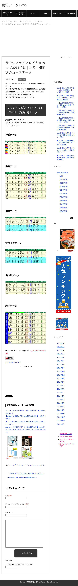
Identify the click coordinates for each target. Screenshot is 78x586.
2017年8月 (60, 343)
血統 (61, 176)
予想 (16, 465)
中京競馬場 (63, 193)
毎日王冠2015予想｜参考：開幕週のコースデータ (27, 473)
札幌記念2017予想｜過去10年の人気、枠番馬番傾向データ (65, 157)
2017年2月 (60, 364)
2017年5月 (60, 354)
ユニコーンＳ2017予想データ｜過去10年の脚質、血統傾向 (25, 427)
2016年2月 (60, 406)
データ (12, 465)
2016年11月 (61, 375)
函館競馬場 (63, 211)
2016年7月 (60, 389)
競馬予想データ (62, 172)
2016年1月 (60, 410)
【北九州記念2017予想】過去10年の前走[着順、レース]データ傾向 (65, 120)
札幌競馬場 (63, 207)
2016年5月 (60, 396)
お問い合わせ (70, 13)
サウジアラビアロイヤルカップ (29, 465)
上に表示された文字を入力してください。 (19, 564)
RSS (45, 13)
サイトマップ (57, 13)
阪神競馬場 (63, 190)
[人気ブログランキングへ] (9, 358)
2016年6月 (60, 392)
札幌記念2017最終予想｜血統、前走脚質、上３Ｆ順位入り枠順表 (65, 97)
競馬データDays (14, 5)
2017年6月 (60, 350)
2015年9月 (60, 424)
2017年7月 (60, 347)
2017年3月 (60, 361)
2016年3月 (60, 403)
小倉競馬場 (63, 204)
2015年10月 (61, 420)
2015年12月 (61, 413)
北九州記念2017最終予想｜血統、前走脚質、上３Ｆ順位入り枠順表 (65, 90)
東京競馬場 (22, 79)
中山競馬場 (63, 186)
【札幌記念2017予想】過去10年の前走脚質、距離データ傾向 (65, 112)
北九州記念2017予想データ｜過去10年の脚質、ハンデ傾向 (65, 135)
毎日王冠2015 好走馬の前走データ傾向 (22, 477)
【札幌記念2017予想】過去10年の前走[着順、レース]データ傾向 (65, 127)
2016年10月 (61, 378)
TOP (9, 21)
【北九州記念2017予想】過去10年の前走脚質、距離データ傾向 (65, 105)
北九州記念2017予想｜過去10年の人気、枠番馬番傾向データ (65, 150)
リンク (33, 13)
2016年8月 (60, 385)
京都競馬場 (63, 183)
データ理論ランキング (20, 14)
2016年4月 (60, 399)
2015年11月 (61, 417)
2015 (42, 465)
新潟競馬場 (63, 200)
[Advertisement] (39, 42)
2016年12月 (61, 371)
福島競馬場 (63, 197)
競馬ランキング (7, 14)
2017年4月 (60, 357)
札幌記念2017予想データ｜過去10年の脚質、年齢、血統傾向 (65, 142)
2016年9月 (60, 382)
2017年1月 (60, 368)
